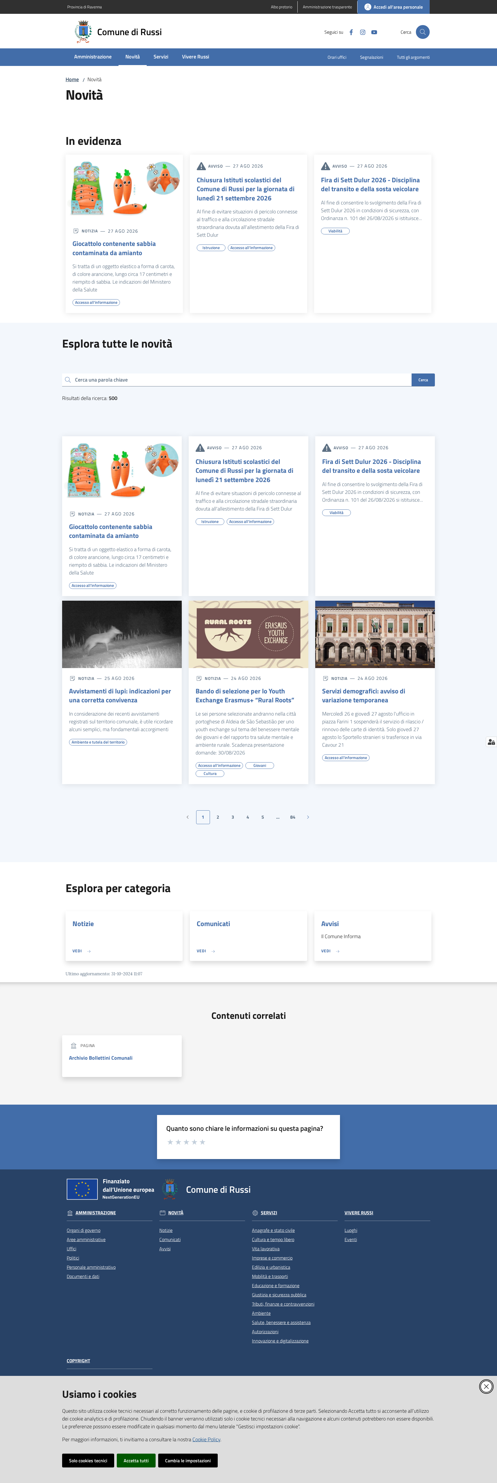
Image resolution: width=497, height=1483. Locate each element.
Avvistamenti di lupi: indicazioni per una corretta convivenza (120, 695)
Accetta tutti (136, 1460)
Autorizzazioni (265, 1331)
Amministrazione (96, 1212)
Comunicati (213, 923)
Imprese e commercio (272, 1257)
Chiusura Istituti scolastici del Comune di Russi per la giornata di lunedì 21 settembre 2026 (246, 189)
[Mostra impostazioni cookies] (491, 742)
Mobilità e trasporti (270, 1276)
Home (72, 79)
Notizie (83, 923)
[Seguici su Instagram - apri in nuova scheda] (360, 31)
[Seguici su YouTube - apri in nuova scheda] (372, 31)
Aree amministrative (86, 1239)
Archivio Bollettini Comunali (101, 1058)
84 (295, 818)
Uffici (71, 1248)
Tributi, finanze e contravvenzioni (283, 1303)
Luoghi (351, 1230)
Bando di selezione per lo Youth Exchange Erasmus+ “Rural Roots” (245, 695)
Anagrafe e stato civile (273, 1230)
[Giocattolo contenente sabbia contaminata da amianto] (124, 188)
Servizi (269, 1212)
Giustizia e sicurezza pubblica (279, 1294)
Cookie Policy (206, 1439)
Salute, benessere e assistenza (281, 1322)
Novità (175, 1212)
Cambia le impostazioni (188, 1460)
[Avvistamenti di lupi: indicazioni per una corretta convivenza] (122, 634)
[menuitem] (92, 57)
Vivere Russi (359, 1212)
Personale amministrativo (91, 1267)
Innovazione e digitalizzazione (280, 1340)
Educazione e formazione (275, 1285)
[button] (423, 32)
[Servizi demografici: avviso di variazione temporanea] (375, 634)
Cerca (423, 380)
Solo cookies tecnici (88, 1460)
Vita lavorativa (266, 1248)
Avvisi (330, 923)
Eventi (351, 1239)
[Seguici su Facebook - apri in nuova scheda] (349, 31)
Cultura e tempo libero (273, 1239)
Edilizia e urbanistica (271, 1267)
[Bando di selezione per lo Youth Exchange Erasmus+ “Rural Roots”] (248, 634)
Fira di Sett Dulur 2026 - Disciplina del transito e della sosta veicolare (370, 184)
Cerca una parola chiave (101, 380)
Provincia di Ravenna (84, 7)
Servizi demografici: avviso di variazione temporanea (363, 695)
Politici (73, 1257)
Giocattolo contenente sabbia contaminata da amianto (114, 248)
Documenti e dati (83, 1276)
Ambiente (261, 1313)
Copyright (78, 1360)
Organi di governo (83, 1230)
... (280, 818)
